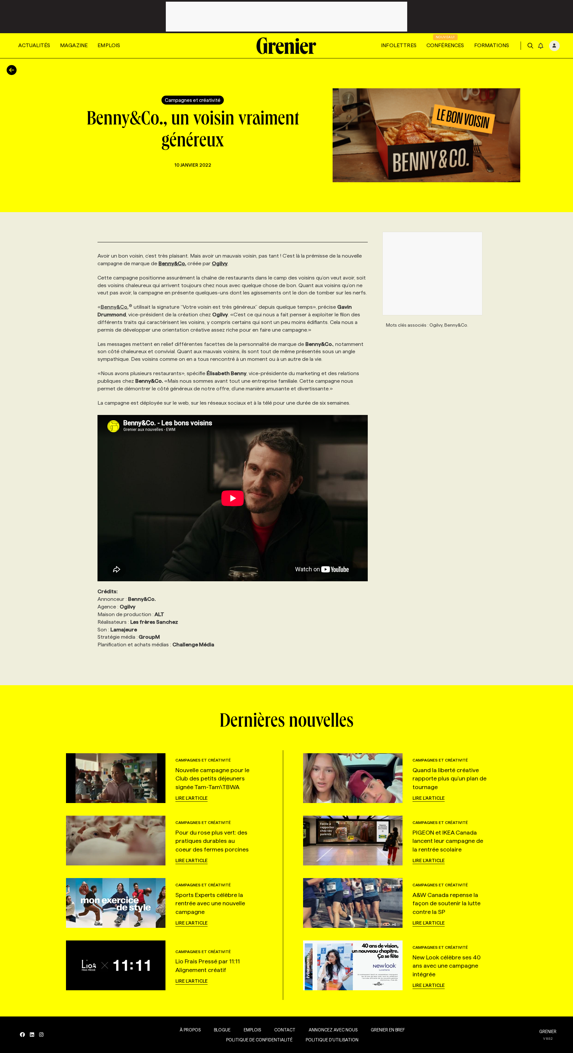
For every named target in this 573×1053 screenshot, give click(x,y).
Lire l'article (191, 798)
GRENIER (547, 1031)
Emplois (108, 45)
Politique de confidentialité (259, 1039)
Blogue (222, 1029)
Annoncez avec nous (333, 1029)
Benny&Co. (114, 307)
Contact (284, 1029)
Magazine (74, 45)
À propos (190, 1029)
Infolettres (398, 45)
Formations (491, 45)
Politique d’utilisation (332, 1039)
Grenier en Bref (388, 1029)
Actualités (34, 45)
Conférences (445, 45)
